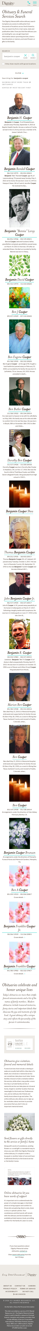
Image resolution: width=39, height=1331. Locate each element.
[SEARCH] (33, 55)
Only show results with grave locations (20, 64)
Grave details (18, 897)
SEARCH (6, 51)
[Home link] (8, 3)
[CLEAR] (25, 55)
